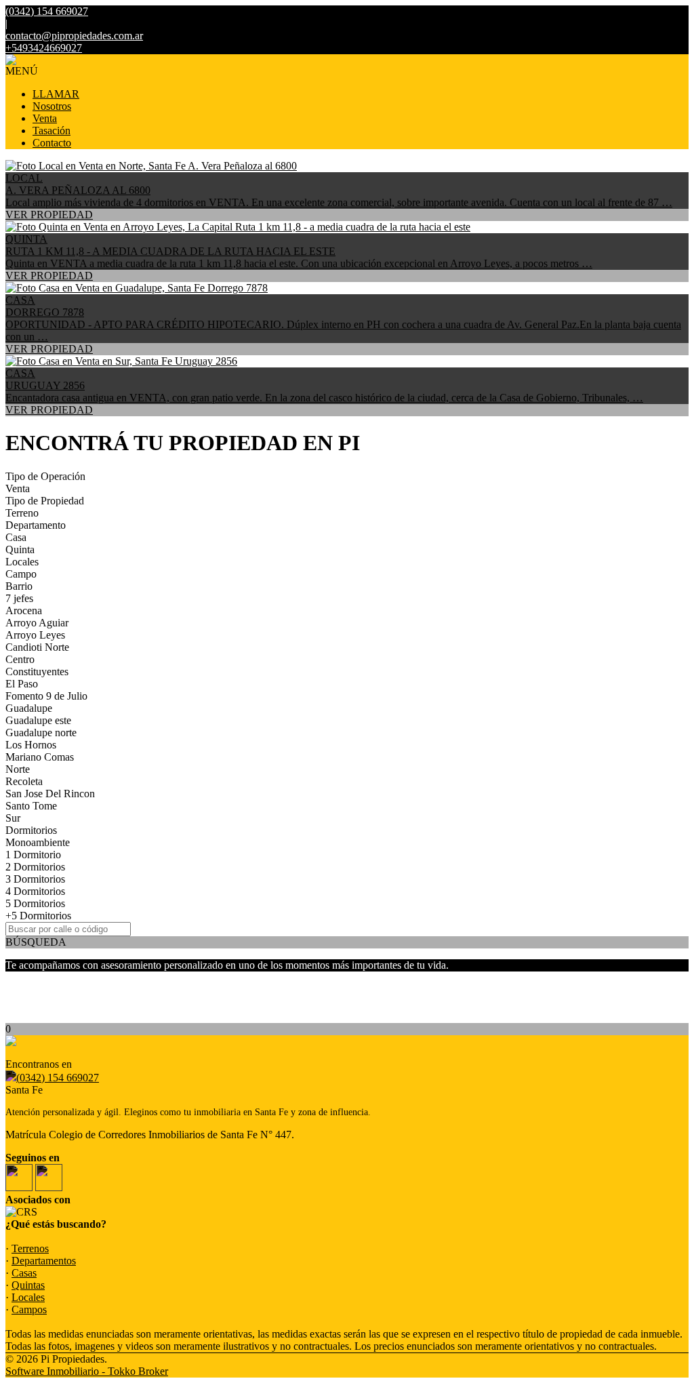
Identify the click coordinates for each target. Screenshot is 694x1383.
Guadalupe (28, 708)
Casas (24, 1273)
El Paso (21, 683)
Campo (21, 574)
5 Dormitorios (35, 903)
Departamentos (44, 1260)
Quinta (20, 549)
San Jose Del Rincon (50, 793)
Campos (29, 1309)
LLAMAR (56, 94)
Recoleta (24, 781)
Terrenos (30, 1248)
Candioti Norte (37, 647)
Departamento (35, 525)
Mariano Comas (39, 757)
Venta (45, 118)
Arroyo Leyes (35, 635)
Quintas (28, 1285)
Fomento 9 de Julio (46, 696)
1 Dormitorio (33, 854)
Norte (17, 769)
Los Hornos (30, 744)
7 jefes (19, 598)
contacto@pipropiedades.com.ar (74, 35)
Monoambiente (37, 842)
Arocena (23, 610)
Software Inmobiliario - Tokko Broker (86, 1371)
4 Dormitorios (35, 891)
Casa (15, 537)
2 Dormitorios (35, 867)
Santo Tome (31, 805)
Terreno (22, 513)
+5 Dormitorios (38, 915)
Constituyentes (36, 671)
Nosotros (52, 106)
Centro (20, 659)
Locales (22, 561)
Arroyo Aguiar (36, 622)
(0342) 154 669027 (57, 1077)
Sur (12, 818)
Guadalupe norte (41, 732)
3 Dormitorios (35, 879)
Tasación (51, 130)
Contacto (52, 142)
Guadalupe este (38, 720)
